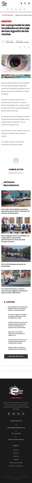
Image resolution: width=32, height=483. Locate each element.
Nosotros (16, 450)
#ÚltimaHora (8, 15)
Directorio (16, 453)
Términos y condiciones (16, 466)
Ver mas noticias (16, 356)
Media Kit (16, 456)
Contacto (16, 459)
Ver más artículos (15, 173)
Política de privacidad (16, 462)
